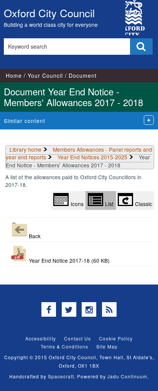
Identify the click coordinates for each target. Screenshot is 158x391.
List (109, 204)
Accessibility (40, 338)
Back (35, 236)
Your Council (45, 75)
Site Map (107, 346)
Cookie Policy (116, 338)
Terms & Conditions (64, 346)
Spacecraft (61, 376)
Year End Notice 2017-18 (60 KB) (69, 260)
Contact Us (77, 338)
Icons (77, 204)
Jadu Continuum (127, 376)
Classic (143, 204)
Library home (25, 149)
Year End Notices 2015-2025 (92, 157)
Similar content (24, 120)
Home (14, 75)
